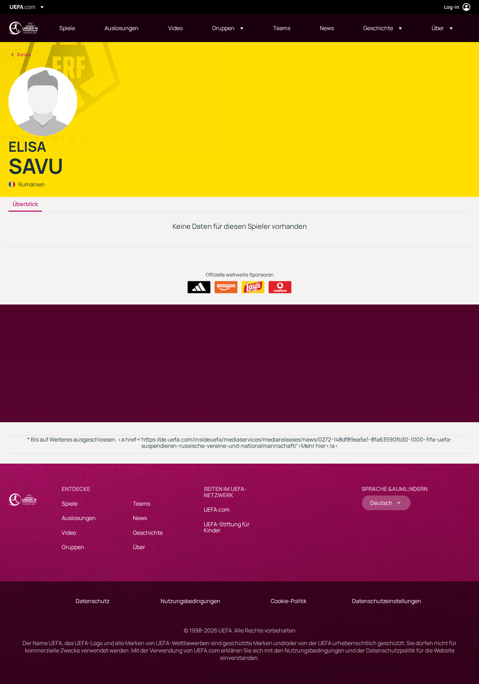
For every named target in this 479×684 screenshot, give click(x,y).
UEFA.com (217, 509)
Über (139, 547)
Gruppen (73, 547)
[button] (228, 28)
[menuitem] (73, 28)
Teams (141, 503)
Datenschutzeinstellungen (386, 601)
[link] (67, 28)
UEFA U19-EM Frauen (23, 28)
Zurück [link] (24, 54)
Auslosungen (79, 518)
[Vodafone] (280, 287)
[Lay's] (253, 287)
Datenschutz (92, 601)
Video (69, 532)
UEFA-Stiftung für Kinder (227, 527)
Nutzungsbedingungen (190, 601)
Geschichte (148, 532)
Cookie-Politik (288, 601)
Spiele (69, 503)
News (140, 518)
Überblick (25, 204)
